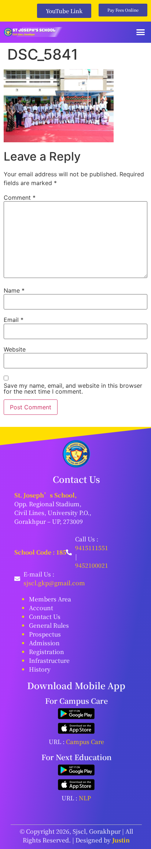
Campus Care (85, 741)
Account (41, 608)
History (40, 669)
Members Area (50, 599)
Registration (46, 651)
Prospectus (45, 634)
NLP (85, 798)
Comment (20, 197)
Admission (44, 643)
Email (13, 320)
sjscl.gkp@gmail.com (54, 583)
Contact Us (44, 616)
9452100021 (91, 565)
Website (15, 349)
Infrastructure (49, 660)
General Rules (49, 625)
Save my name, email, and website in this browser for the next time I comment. (73, 388)
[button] (141, 32)
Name (14, 290)
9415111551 (91, 548)
